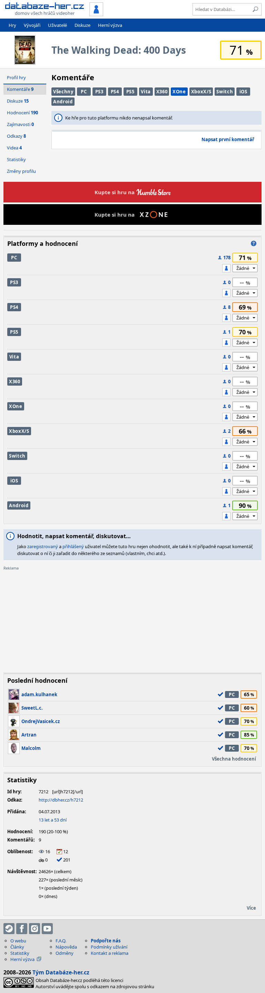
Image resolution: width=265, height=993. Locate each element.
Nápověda (66, 947)
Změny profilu (21, 171)
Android (63, 101)
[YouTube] (47, 928)
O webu (18, 941)
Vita (146, 91)
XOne (179, 91)
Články (17, 947)
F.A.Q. (61, 941)
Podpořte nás (105, 941)
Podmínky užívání (109, 947)
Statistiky (16, 159)
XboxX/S (201, 91)
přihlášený (73, 546)
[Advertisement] (132, 619)
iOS (243, 91)
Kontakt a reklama (109, 953)
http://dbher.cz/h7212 (61, 800)
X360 (162, 91)
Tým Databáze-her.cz (60, 972)
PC (84, 91)
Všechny (63, 91)
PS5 (130, 91)
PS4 (115, 91)
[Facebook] (21, 928)
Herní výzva (110, 25)
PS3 (99, 91)
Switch (224, 91)
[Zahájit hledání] (255, 9)
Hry (12, 25)
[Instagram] (34, 928)
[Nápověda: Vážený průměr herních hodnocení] (253, 243)
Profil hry (16, 77)
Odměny (64, 953)
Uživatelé (57, 25)
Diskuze (82, 25)
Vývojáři (32, 25)
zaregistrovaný (42, 546)
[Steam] (8, 928)
